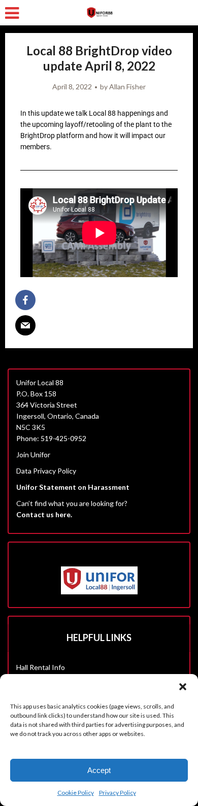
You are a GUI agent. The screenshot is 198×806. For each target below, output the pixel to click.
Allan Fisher (127, 86)
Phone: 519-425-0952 (51, 438)
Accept (99, 770)
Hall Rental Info (40, 667)
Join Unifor (33, 454)
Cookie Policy (75, 792)
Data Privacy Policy (46, 470)
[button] (183, 687)
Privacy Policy (117, 792)
